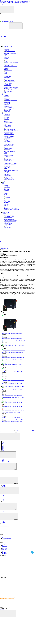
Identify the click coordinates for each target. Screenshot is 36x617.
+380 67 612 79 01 (3, 36)
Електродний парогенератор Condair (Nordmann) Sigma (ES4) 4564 (12, 395)
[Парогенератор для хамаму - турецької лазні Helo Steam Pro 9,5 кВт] (19, 419)
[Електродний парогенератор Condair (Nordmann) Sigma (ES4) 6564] (19, 397)
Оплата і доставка (18, 1)
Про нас (4, 1)
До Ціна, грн (10, 432)
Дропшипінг (13, 2)
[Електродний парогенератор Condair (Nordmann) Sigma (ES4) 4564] (19, 392)
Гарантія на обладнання (7, 2)
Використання (16, 483)
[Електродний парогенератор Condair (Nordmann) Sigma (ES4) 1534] (19, 369)
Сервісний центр (23, 1)
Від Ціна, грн (2, 432)
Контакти (11, 1)
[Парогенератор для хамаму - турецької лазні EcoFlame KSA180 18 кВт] (19, 350)
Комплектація (16, 519)
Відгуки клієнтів (7, 1)
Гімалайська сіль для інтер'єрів (6, 135)
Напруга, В (15, 509)
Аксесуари (3, 539)
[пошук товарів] (16, 25)
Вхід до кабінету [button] (4, 543)
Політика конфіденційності (24, 2)
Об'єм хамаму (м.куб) (17, 439)
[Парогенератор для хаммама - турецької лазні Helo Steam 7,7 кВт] (19, 406)
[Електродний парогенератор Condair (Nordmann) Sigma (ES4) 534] (19, 359)
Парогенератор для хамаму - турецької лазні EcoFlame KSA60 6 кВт (12, 333)
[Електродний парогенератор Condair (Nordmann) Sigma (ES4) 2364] (19, 410)
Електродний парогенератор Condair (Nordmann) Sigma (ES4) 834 (12, 366)
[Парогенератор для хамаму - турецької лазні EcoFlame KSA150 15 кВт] (19, 345)
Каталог (1, 1)
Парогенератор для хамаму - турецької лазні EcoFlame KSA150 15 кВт (12, 347)
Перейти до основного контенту (5, 0)
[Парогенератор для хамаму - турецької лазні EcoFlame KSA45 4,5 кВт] (19, 304)
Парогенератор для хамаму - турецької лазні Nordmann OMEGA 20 (12, 389)
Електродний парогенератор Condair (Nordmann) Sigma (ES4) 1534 (12, 371)
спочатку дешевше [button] (8, 255)
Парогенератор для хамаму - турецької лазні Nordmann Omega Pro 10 (12, 383)
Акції (3, 183)
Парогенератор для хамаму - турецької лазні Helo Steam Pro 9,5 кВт (12, 421)
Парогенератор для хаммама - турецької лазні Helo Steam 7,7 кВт (11, 407)
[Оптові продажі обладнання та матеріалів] (4, 526)
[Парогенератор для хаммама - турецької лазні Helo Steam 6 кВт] (19, 402)
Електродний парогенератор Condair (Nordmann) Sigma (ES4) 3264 (12, 417)
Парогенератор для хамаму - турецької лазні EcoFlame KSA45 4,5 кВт (12, 313)
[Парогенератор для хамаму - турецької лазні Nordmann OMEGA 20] (19, 386)
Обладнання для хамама (5, 94)
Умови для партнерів (5, 213)
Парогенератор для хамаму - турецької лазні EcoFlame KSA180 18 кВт (12, 352)
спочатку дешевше (3, 254)
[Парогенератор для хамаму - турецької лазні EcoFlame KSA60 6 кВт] (19, 324)
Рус (2, 4)
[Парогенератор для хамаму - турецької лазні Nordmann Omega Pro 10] (19, 380)
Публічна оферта (17, 2)
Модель (15, 469)
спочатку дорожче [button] (14, 255)
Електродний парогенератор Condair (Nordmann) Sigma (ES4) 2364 (12, 412)
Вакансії (14, 1)
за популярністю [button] (3, 255)
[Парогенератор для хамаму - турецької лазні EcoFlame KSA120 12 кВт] (19, 340)
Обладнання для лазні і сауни (6, 47)
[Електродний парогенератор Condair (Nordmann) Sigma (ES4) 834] (19, 364)
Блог (26, 1)
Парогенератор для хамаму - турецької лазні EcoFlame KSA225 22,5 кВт (13, 357)
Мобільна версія (16, 533)
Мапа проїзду (2, 609)
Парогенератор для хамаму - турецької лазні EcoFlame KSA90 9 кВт (12, 338)
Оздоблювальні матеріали (6, 113)
